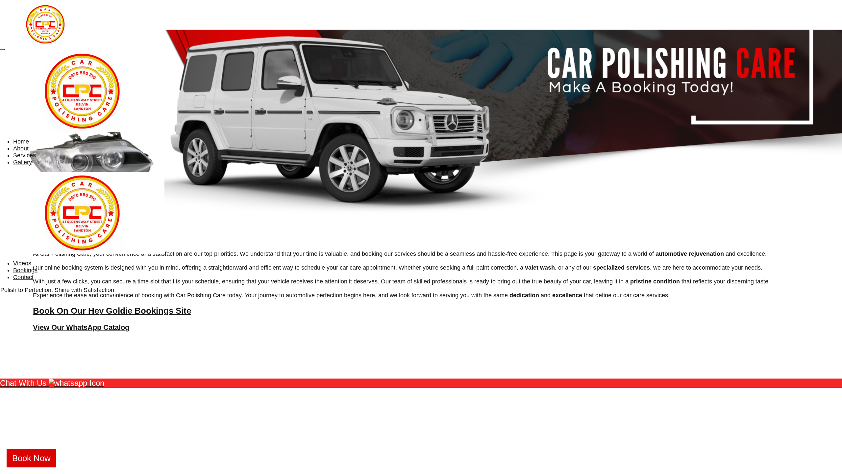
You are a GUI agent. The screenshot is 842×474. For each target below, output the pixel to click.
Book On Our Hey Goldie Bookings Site (112, 311)
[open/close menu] (2, 49)
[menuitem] (21, 141)
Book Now (31, 458)
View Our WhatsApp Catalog (81, 327)
